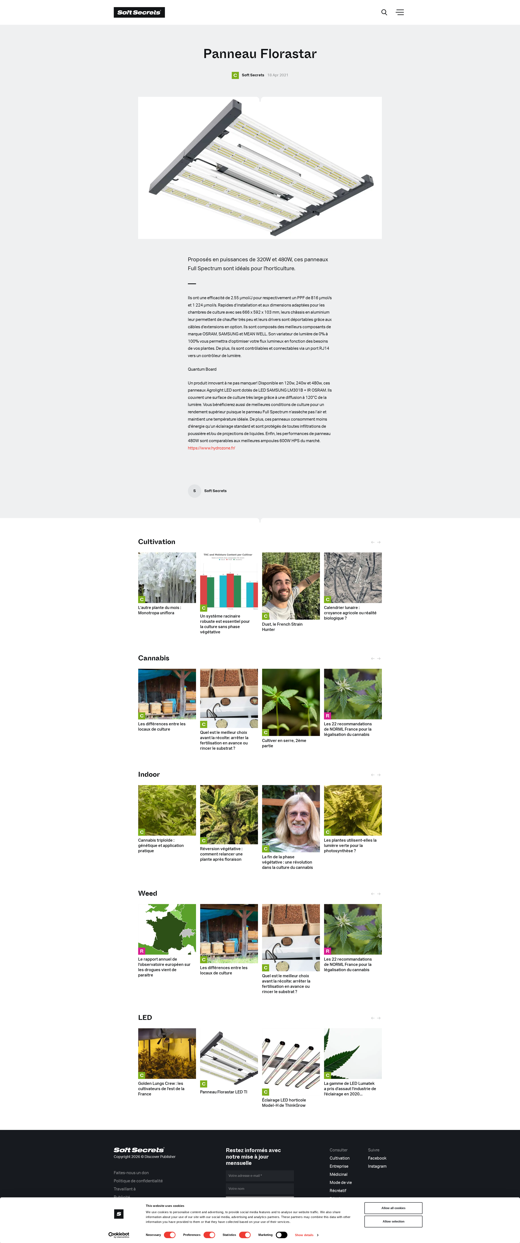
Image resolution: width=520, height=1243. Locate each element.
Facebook (377, 1158)
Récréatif (338, 1191)
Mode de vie (341, 1183)
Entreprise (339, 1166)
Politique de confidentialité (138, 1181)
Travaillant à (125, 1189)
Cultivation (156, 542)
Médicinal (339, 1175)
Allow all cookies (393, 1208)
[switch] (209, 1235)
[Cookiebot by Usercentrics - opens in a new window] (119, 1235)
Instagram (377, 1166)
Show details (304, 1235)
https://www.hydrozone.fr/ (211, 448)
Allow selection (393, 1221)
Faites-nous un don (131, 1173)
